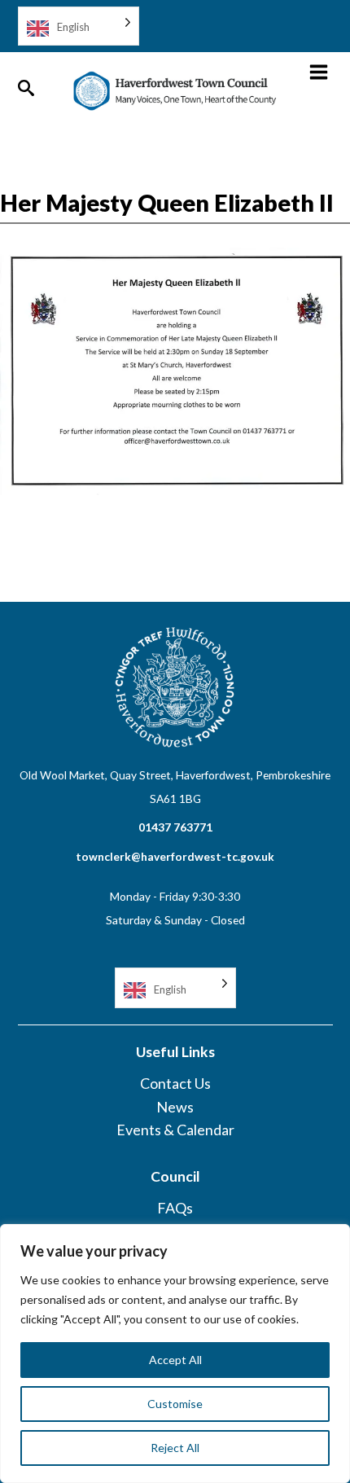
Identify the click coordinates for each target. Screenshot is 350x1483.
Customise (175, 1404)
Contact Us (175, 1083)
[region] (175, 1353)
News (175, 1107)
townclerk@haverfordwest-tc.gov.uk (175, 856)
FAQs (175, 1208)
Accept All (175, 1360)
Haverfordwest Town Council (175, 90)
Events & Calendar (175, 1130)
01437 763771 (175, 827)
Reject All (175, 1447)
